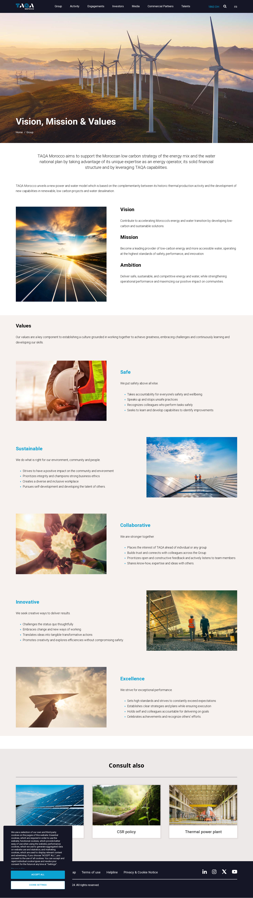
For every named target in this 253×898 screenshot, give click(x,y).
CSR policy (126, 832)
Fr (235, 6)
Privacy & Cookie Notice (141, 872)
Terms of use (91, 872)
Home (19, 132)
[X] (224, 871)
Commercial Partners (160, 6)
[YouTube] (234, 871)
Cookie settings (38, 885)
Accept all (37, 874)
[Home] (25, 6)
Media (136, 6)
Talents (185, 6)
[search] (224, 6)
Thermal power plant (203, 832)
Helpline (112, 872)
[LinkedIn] (204, 871)
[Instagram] (214, 871)
